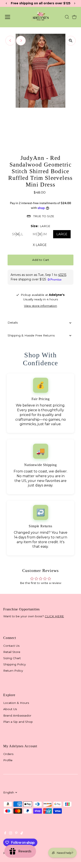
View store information (40, 305)
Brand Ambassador (17, 715)
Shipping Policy (14, 664)
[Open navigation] (12, 17)
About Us (10, 709)
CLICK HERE (54, 616)
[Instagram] (10, 833)
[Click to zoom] (71, 41)
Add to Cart (40, 259)
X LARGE (40, 245)
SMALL (19, 235)
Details (13, 322)
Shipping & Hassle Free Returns (31, 335)
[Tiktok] (21, 833)
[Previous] (10, 40)
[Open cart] (74, 17)
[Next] (21, 40)
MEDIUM (41, 235)
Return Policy (13, 670)
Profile (8, 760)
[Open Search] (67, 17)
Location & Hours (16, 703)
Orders (8, 754)
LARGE (61, 234)
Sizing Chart (12, 658)
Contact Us (11, 645)
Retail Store (11, 652)
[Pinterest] (16, 833)
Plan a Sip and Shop (18, 721)
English (8, 792)
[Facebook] (5, 833)
